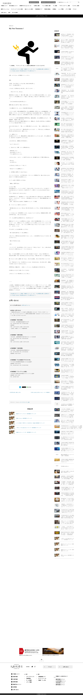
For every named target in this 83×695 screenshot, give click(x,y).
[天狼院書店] (7, 2)
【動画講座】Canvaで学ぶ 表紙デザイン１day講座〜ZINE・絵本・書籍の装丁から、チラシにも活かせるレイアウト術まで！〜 (67, 226)
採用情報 (15, 687)
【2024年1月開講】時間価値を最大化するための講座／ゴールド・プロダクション (67, 460)
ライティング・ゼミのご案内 (17, 9)
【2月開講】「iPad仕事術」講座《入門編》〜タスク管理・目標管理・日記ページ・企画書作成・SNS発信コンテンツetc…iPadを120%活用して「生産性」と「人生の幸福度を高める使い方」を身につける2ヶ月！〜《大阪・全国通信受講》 (67, 483)
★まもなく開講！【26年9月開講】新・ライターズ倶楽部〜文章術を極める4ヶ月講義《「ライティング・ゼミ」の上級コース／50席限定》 (67, 41)
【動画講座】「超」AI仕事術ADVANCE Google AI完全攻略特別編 (67, 91)
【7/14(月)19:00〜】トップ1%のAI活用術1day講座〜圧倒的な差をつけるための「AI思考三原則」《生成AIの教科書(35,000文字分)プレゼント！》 (67, 192)
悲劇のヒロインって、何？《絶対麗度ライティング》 (26, 432)
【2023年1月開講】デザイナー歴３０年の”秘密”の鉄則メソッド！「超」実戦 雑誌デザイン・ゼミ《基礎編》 (67, 488)
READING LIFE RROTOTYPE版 (48, 2)
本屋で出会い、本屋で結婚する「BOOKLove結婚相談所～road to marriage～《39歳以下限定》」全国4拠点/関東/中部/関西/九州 (67, 136)
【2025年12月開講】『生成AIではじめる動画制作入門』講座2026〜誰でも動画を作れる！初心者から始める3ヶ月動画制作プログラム (67, 80)
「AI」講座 (54, 5)
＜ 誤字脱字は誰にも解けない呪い (15, 392)
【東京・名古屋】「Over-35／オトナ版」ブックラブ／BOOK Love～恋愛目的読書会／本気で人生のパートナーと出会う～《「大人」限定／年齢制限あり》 (67, 309)
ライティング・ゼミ (42, 678)
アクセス (74, 9)
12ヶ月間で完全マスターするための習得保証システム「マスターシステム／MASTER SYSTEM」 (67, 438)
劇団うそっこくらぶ (5, 9)
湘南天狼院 (15, 676)
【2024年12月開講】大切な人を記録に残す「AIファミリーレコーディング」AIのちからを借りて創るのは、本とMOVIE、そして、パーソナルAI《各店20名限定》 (67, 360)
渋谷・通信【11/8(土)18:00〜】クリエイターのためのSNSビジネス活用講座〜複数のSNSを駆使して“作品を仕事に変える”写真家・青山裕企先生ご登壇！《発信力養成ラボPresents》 (67, 130)
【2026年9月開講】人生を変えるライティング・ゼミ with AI (67, 52)
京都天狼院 (15, 679)
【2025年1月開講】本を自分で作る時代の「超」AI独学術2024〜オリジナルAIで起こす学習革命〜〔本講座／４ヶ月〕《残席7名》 (67, 326)
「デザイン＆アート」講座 (64, 5)
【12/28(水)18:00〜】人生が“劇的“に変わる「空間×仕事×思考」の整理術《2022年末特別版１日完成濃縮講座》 (67, 516)
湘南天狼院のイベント (60, 679)
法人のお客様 (15, 12)
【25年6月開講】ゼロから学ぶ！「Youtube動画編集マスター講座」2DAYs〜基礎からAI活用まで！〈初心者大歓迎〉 (67, 220)
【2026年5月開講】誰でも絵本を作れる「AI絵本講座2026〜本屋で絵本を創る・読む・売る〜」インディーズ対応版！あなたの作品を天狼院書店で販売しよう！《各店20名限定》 (67, 63)
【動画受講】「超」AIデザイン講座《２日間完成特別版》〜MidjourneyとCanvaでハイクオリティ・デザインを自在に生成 (67, 153)
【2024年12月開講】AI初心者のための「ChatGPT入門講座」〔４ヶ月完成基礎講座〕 (67, 388)
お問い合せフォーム (26, 305)
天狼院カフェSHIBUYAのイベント (61, 677)
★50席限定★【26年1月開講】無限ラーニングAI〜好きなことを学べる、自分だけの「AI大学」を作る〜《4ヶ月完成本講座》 (67, 170)
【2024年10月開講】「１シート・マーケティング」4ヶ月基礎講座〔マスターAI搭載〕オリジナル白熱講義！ (67, 377)
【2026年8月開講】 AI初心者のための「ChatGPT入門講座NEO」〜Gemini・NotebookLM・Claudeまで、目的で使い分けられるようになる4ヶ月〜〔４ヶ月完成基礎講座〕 (67, 46)
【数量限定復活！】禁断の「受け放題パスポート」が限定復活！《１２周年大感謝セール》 (67, 141)
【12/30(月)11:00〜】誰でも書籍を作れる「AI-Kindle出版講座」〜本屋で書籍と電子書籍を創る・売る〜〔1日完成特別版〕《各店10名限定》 (67, 354)
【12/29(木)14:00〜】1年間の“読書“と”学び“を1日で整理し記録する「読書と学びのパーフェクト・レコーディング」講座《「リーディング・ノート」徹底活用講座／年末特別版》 (67, 511)
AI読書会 (54, 9)
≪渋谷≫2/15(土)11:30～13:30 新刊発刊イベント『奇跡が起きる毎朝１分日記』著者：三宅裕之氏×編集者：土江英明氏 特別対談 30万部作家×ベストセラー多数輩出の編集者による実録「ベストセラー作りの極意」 (67, 315)
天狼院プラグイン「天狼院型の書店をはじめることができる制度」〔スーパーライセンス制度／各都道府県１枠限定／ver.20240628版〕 (67, 416)
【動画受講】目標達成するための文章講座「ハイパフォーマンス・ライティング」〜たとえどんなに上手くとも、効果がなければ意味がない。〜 (67, 253)
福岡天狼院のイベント (60, 684)
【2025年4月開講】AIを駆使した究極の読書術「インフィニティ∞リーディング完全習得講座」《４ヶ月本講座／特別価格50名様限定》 (67, 304)
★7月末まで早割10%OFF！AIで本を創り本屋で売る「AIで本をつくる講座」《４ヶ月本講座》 (67, 276)
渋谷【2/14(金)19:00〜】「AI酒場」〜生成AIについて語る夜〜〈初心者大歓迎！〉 (67, 320)
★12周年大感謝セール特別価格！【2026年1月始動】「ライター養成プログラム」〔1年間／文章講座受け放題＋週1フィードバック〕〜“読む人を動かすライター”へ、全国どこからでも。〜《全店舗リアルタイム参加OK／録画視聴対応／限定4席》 (67, 147)
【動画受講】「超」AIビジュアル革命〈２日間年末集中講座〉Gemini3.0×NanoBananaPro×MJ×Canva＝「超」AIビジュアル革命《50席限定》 (68, 74)
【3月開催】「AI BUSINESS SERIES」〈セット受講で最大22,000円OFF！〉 (67, 270)
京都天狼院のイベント (60, 682)
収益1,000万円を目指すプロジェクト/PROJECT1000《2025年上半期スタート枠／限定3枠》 (67, 298)
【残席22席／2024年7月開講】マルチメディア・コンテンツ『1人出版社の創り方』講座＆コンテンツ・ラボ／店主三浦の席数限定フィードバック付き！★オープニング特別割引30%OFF (67, 433)
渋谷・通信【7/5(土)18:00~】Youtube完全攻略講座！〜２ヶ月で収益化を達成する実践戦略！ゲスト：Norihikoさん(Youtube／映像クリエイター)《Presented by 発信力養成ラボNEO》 (67, 198)
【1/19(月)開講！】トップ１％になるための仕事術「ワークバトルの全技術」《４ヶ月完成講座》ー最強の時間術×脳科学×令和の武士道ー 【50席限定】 (67, 102)
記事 (28, 402)
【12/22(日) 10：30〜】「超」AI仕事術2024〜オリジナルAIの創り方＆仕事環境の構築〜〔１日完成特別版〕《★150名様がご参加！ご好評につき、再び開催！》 (67, 393)
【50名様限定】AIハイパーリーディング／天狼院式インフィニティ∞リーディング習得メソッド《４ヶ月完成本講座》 (67, 114)
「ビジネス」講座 (75, 5)
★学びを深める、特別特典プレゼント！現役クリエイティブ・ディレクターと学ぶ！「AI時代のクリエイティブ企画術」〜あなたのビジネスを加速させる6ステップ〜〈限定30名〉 (67, 259)
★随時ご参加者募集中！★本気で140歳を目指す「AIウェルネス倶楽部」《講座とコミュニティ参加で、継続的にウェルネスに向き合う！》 (67, 237)
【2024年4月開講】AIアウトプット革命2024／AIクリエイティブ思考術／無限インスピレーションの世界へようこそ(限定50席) (67, 449)
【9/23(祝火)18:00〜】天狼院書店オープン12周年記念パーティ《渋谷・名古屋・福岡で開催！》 (67, 158)
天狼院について (4, 5)
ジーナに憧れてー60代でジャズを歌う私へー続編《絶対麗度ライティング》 (30, 423)
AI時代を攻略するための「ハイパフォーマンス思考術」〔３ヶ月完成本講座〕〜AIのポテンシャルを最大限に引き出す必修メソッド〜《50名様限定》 (67, 214)
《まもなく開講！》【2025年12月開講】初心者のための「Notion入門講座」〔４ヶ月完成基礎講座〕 (67, 108)
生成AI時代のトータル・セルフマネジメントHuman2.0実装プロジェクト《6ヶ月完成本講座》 (67, 85)
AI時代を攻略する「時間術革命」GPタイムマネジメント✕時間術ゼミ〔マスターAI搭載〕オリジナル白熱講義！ (67, 382)
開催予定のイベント (63, 2)
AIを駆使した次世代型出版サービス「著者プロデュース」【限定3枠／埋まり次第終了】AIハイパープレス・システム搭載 (67, 119)
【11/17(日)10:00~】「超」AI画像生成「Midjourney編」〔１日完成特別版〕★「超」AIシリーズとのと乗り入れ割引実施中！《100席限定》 (67, 365)
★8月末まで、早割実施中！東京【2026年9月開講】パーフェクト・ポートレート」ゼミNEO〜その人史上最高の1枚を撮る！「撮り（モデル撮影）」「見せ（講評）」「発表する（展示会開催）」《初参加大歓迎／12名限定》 (67, 35)
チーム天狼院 (29, 680)
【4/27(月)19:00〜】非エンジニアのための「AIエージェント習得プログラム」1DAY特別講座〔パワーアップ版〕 (67, 58)
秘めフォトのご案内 (29, 9)
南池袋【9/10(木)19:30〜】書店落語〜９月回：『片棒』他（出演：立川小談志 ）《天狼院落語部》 (67, 533)
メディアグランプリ (23, 402)
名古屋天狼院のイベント (61, 681)
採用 (9, 12)
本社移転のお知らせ (65, 466)
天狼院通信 (28, 678)
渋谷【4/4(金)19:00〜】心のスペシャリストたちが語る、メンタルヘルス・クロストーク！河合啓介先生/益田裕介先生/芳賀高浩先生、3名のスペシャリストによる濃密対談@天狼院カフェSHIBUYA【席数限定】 (67, 265)
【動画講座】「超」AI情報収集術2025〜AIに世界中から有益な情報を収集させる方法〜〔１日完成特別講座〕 (67, 293)
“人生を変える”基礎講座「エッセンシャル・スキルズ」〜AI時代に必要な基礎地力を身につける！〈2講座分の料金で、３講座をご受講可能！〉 (67, 410)
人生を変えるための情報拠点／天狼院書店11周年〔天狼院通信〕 (67, 405)
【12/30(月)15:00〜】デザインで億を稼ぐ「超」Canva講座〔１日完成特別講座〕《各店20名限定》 (67, 348)
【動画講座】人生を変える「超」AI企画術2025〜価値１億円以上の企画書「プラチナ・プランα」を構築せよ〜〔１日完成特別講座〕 (67, 287)
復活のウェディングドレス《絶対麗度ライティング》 (26, 413)
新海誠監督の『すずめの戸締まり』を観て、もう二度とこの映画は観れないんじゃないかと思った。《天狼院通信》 (67, 500)
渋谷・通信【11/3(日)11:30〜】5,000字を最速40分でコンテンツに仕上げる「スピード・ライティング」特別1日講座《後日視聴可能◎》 (67, 371)
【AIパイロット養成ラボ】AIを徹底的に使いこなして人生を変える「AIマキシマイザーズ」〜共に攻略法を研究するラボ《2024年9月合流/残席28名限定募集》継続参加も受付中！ (67, 421)
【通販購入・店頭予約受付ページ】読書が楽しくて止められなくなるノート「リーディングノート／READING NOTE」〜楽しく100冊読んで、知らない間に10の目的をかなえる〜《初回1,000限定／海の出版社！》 (67, 505)
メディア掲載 (68, 9)
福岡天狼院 (15, 681)
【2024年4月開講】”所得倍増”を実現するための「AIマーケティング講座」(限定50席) (67, 444)
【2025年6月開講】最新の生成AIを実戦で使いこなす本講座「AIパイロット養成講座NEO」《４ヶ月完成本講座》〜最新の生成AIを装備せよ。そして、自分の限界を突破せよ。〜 (67, 248)
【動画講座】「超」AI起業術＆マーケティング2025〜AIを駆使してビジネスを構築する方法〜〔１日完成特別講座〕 (67, 281)
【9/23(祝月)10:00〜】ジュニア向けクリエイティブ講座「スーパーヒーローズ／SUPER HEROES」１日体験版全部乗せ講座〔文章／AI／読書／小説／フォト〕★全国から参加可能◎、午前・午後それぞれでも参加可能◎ (71, 427)
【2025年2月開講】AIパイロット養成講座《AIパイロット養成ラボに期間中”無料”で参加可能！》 (67, 337)
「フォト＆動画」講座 (46, 5)
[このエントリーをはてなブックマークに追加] (20, 387)
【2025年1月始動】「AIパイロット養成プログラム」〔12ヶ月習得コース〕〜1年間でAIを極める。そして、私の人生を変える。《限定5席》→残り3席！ (67, 332)
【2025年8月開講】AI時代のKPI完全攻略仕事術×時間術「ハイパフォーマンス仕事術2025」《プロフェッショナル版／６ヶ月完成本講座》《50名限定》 (67, 209)
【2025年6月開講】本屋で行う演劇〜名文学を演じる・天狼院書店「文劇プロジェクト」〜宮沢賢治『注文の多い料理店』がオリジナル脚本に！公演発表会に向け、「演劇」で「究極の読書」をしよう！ (67, 242)
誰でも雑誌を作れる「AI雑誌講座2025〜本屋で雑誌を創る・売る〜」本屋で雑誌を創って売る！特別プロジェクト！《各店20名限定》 (67, 231)
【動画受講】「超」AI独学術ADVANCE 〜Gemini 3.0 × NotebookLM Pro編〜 (67, 97)
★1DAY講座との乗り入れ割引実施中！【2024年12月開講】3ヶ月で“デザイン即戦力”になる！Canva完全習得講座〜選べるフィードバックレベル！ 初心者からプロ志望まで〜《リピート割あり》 (67, 343)
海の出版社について (13, 5)
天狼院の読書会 (47, 9)
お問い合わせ (3, 12)
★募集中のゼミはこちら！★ (25, 5)
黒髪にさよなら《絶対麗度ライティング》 (24, 418)
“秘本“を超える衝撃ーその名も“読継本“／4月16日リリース (67, 472)
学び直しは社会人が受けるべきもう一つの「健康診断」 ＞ (41, 392)
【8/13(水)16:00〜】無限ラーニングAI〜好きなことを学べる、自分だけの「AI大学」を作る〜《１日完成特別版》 (67, 181)
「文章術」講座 (36, 5)
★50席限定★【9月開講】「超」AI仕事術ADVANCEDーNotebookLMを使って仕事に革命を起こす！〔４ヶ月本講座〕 (67, 175)
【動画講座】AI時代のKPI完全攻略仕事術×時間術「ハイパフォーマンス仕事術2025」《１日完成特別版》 (67, 203)
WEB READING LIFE (34, 2)
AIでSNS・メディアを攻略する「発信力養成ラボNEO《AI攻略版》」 (67, 164)
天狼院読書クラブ (38, 9)
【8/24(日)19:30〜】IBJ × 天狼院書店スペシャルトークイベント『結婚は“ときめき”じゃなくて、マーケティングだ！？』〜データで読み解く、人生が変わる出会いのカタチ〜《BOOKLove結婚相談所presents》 (67, 186)
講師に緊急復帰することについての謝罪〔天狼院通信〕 (67, 455)
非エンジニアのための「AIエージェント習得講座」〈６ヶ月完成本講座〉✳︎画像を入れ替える (67, 69)
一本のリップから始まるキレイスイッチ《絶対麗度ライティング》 (29, 427)
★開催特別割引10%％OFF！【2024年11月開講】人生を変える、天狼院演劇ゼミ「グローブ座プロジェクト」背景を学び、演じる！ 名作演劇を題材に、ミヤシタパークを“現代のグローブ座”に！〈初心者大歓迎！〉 (67, 399)
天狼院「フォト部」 (42, 680)
